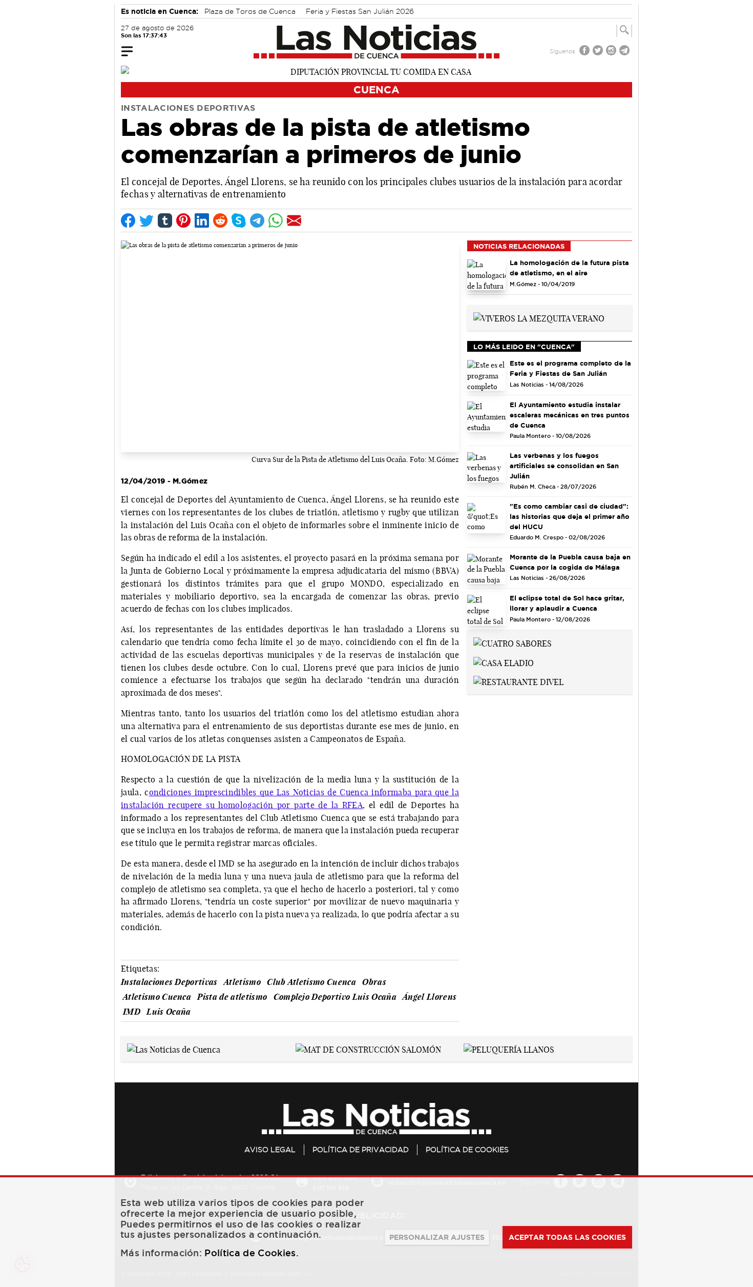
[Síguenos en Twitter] (598, 51)
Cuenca (376, 89)
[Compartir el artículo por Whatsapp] (275, 220)
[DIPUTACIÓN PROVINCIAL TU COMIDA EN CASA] (376, 71)
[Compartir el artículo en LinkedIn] (202, 220)
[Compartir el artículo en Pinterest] (183, 220)
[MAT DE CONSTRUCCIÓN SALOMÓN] (368, 1048)
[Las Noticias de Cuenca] (377, 41)
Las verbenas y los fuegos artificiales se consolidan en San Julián (564, 465)
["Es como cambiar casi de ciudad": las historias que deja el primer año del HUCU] (486, 518)
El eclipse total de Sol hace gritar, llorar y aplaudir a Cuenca (567, 603)
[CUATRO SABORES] (512, 642)
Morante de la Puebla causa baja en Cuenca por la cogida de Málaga (570, 562)
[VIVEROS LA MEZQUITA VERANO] (538, 317)
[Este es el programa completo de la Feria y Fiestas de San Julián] (486, 375)
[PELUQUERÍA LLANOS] (509, 1048)
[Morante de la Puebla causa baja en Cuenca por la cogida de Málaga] (486, 569)
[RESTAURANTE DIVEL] (518, 681)
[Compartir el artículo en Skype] (239, 220)
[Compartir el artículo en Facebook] (128, 220)
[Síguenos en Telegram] (625, 51)
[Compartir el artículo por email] (294, 220)
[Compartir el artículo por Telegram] (257, 220)
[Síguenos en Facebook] (585, 51)
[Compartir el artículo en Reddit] (220, 220)
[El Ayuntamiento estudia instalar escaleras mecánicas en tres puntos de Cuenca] (486, 416)
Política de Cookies (467, 1149)
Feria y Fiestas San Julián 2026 (360, 11)
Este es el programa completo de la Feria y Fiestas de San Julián (570, 368)
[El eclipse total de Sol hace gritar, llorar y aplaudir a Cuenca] (486, 610)
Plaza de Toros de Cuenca (250, 11)
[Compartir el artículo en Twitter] (146, 220)
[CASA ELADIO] (503, 662)
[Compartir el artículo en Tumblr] (165, 220)
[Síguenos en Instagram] (612, 51)
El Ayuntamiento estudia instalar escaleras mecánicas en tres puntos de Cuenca (570, 415)
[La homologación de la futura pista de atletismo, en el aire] (486, 274)
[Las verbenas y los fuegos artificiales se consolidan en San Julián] (486, 467)
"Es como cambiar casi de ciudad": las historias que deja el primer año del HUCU (570, 516)
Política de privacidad (360, 1149)
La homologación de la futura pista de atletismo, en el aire (569, 267)
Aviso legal (270, 1149)
